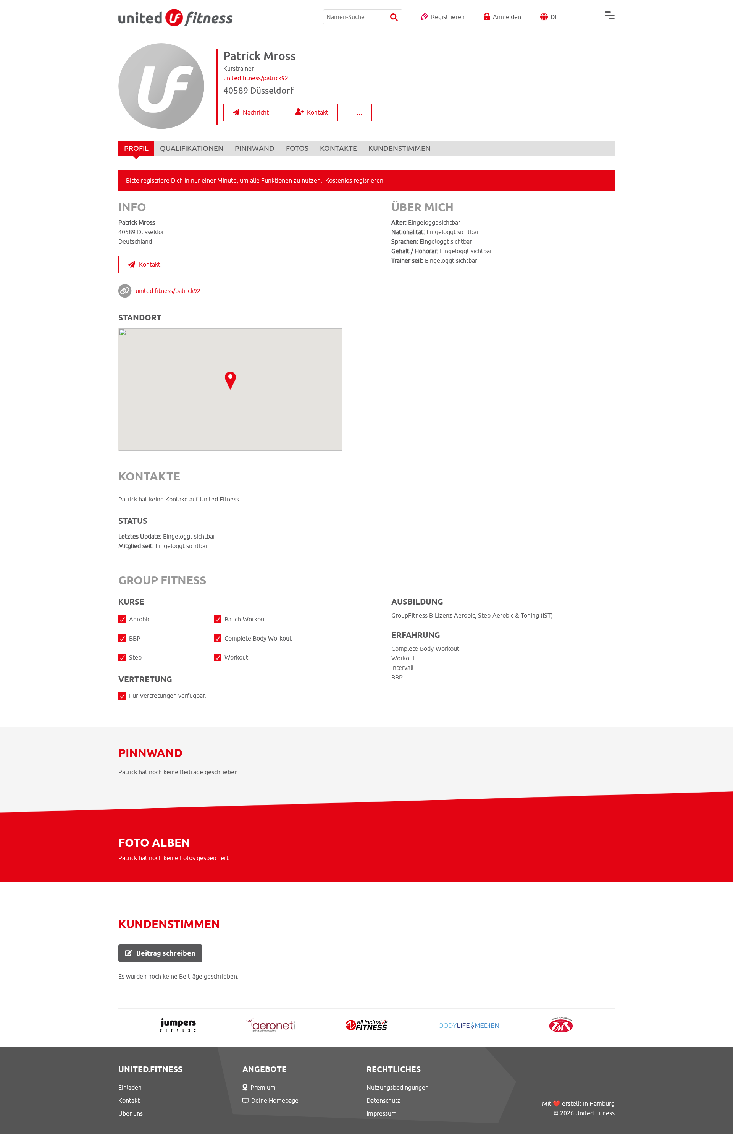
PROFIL (136, 148)
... (359, 111)
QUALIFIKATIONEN (191, 148)
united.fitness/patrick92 (168, 290)
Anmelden (507, 16)
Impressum (381, 1113)
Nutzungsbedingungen (397, 1087)
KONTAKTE (338, 148)
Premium (263, 1087)
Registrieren (448, 16)
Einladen (130, 1087)
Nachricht (256, 112)
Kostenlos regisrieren (354, 180)
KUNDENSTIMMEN (399, 148)
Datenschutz (383, 1100)
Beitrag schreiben (165, 953)
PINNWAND (254, 148)
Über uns (130, 1113)
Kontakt (317, 112)
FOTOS (297, 148)
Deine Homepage (275, 1100)
